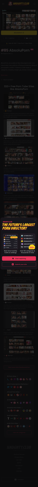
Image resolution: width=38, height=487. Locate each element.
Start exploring (20, 258)
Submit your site (21, 264)
